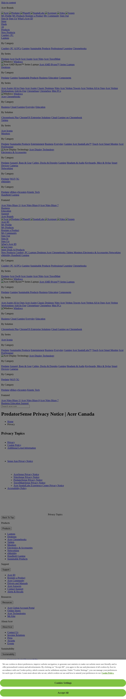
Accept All (63, 692)
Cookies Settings (63, 683)
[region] (63, 679)
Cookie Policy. (108, 673)
